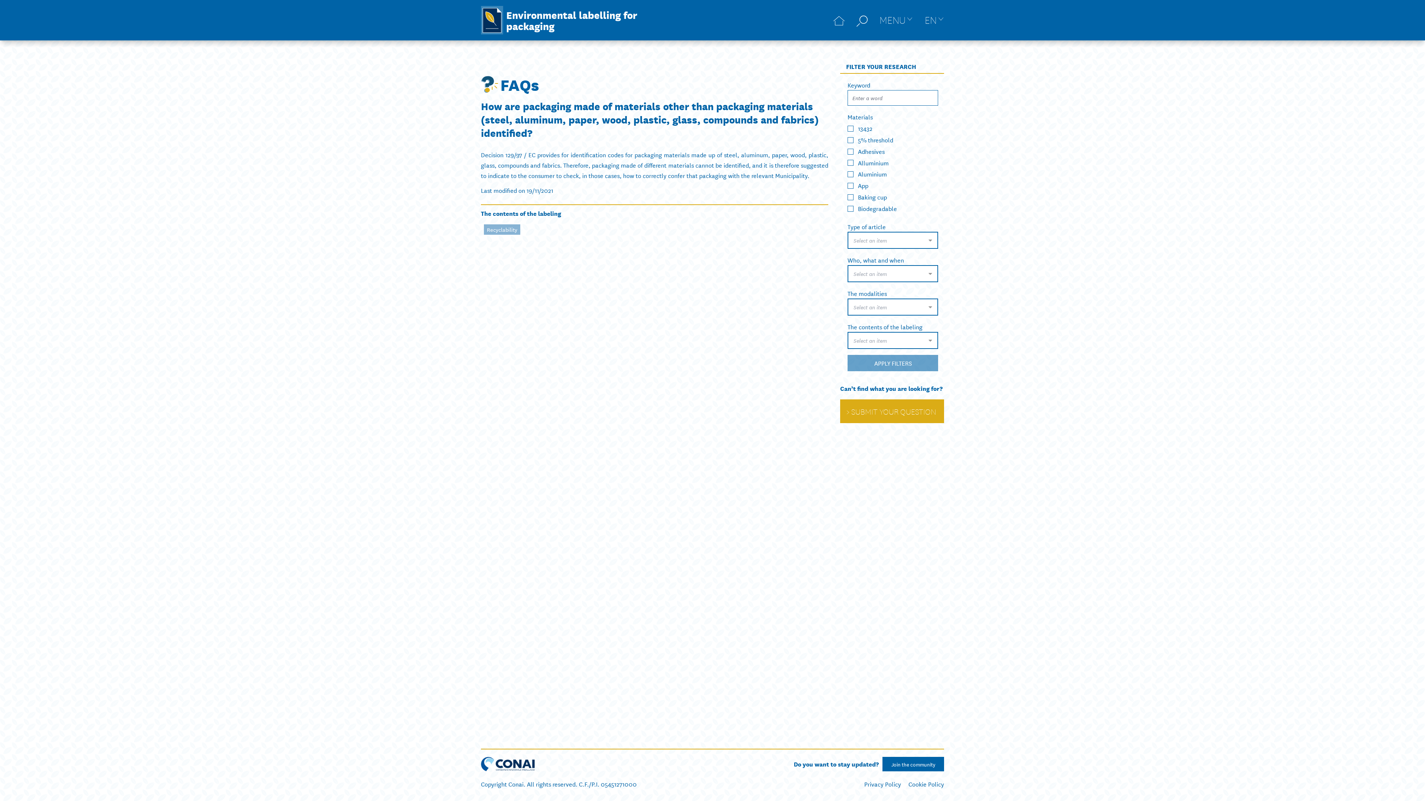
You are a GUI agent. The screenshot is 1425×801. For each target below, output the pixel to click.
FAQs (519, 84)
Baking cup (872, 196)
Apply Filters (893, 362)
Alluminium (873, 162)
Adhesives (871, 151)
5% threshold (875, 139)
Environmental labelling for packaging (571, 20)
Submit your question (893, 411)
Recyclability (502, 229)
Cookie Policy (926, 783)
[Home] (839, 20)
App (863, 185)
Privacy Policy (882, 783)
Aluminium (872, 173)
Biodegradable (877, 208)
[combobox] (892, 240)
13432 (865, 128)
